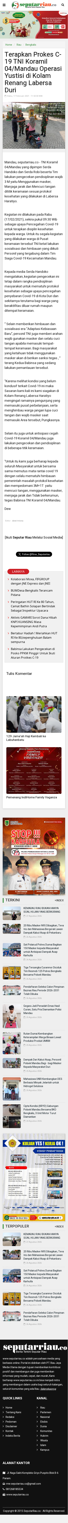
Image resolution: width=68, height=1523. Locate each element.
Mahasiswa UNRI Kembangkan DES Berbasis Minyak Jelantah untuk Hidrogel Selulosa (43, 1082)
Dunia (43, 1426)
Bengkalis (31, 45)
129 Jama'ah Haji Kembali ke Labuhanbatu (26, 738)
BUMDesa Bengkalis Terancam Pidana (32, 593)
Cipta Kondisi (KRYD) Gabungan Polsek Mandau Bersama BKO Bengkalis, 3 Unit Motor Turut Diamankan (41, 1111)
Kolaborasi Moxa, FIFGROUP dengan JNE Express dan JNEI (30, 581)
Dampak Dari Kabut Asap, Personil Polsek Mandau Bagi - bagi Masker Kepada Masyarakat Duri (42, 1063)
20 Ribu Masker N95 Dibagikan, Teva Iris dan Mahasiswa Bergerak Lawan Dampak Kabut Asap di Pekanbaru (44, 929)
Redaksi (10, 1417)
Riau (19, 45)
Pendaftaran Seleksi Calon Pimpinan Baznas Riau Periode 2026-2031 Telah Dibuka (44, 990)
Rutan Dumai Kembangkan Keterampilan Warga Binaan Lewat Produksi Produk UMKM (42, 1037)
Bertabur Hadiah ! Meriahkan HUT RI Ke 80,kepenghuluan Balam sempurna (34, 637)
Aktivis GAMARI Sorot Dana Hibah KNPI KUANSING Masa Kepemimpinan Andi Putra (34, 622)
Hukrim (44, 1436)
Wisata (44, 1440)
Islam (43, 1445)
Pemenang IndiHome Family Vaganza (31, 797)
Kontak (9, 1431)
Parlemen (45, 1412)
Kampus (44, 1450)
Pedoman (11, 1422)
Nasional (45, 1417)
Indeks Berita (13, 1436)
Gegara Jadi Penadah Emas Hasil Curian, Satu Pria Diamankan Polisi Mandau (42, 1009)
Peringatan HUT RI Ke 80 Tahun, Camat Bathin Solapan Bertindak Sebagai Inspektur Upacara (33, 606)
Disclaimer (11, 1426)
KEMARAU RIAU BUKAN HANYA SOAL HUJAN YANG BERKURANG (42, 910)
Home (8, 45)
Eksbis (44, 1422)
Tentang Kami (13, 1412)
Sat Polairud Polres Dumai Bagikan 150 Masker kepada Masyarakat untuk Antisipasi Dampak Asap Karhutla (43, 950)
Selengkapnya (48, 1389)
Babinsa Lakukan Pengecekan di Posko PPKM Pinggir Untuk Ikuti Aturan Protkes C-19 (33, 653)
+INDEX (59, 900)
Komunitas (46, 1431)
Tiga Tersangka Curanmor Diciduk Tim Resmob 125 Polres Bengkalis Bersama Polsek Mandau (42, 971)
